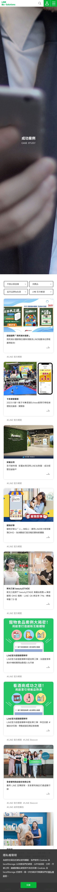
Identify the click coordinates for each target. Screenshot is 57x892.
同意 (28, 885)
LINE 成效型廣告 (16, 807)
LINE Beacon (31, 739)
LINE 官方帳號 (15, 356)
